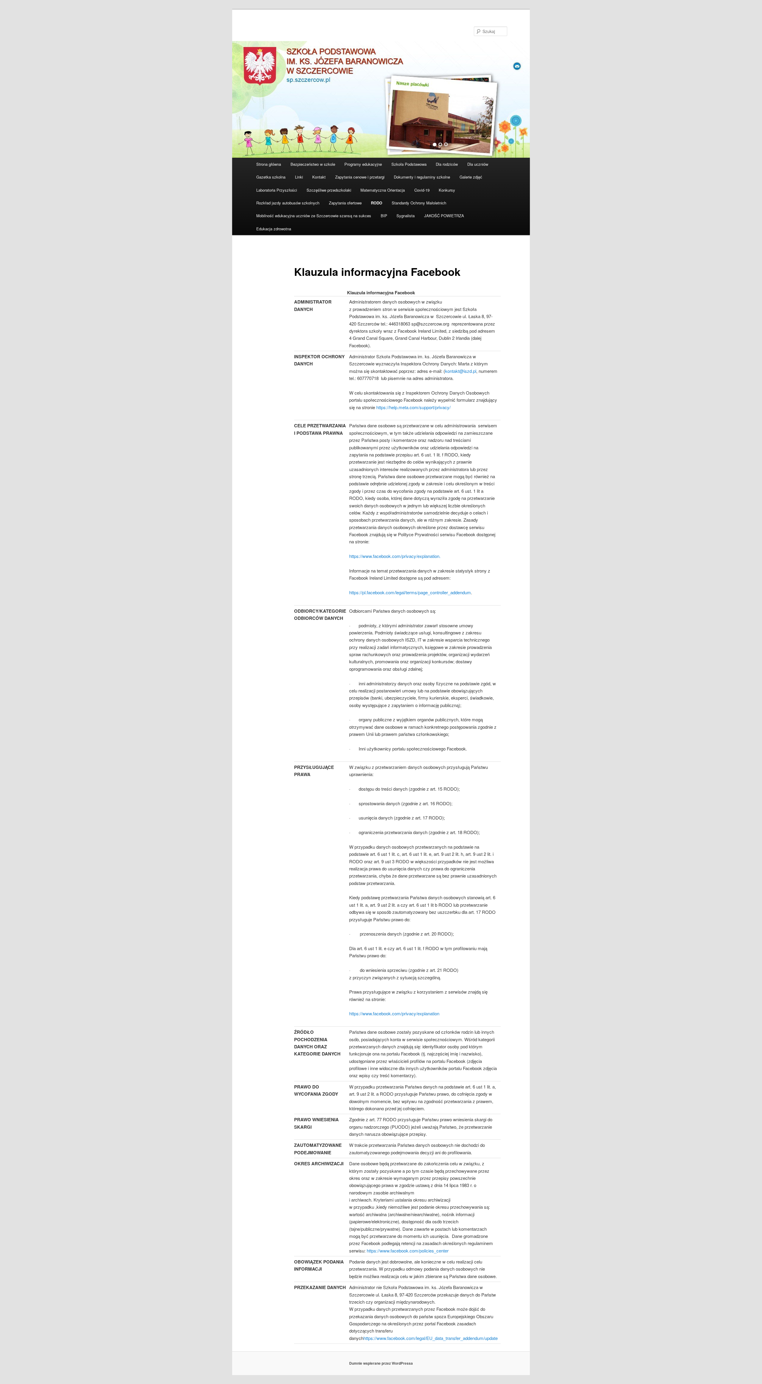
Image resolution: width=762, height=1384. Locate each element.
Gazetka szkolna (270, 177)
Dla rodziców (447, 164)
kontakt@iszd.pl (460, 371)
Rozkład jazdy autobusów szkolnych (287, 203)
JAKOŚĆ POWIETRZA (444, 215)
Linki (299, 177)
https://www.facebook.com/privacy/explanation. (395, 556)
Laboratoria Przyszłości (276, 190)
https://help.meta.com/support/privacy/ (413, 407)
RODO (376, 203)
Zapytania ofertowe (345, 203)
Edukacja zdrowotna (273, 229)
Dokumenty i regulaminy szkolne (422, 177)
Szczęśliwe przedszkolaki (329, 190)
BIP (384, 215)
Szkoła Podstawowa (409, 164)
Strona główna (268, 164)
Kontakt (319, 177)
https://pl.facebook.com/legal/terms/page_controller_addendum (410, 592)
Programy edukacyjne (363, 164)
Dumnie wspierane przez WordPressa (381, 1363)
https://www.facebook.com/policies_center (408, 1250)
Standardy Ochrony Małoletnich (419, 203)
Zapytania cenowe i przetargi (360, 177)
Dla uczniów (477, 164)
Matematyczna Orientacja (382, 190)
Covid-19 (422, 190)
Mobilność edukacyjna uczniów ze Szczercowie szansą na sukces (313, 215)
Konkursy (447, 190)
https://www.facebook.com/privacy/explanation (394, 1013)
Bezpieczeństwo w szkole (313, 164)
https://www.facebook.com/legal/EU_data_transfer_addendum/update (430, 1338)
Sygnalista (405, 215)
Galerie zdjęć (471, 177)
